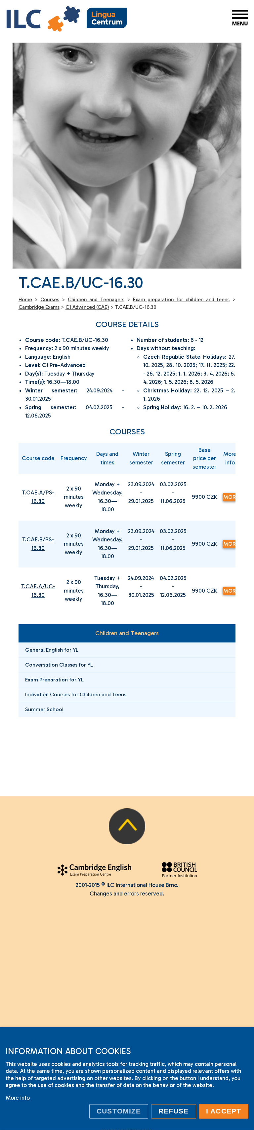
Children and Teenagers (127, 633)
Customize (119, 1111)
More (230, 497)
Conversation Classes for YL (59, 665)
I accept (223, 1111)
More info (18, 1097)
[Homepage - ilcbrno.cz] (66, 20)
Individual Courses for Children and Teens (75, 694)
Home (25, 300)
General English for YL (51, 650)
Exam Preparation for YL (54, 679)
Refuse (173, 1111)
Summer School (44, 709)
